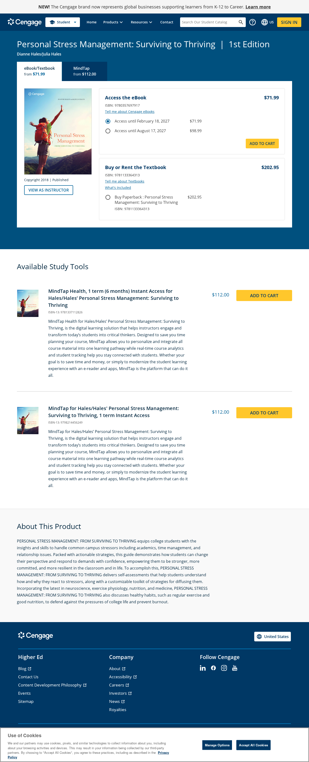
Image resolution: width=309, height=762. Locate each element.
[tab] (39, 71)
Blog (22, 668)
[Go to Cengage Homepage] (25, 22)
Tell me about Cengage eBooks (129, 112)
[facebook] (213, 668)
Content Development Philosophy (50, 685)
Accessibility (121, 677)
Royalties (117, 709)
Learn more (258, 7)
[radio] (108, 121)
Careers (117, 685)
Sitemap (26, 701)
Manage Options (217, 745)
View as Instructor (48, 190)
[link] (91, 22)
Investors (118, 693)
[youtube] (235, 668)
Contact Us (28, 677)
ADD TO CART (262, 143)
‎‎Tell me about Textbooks (124, 181)
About (115, 668)
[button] (113, 22)
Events (24, 693)
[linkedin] (203, 668)
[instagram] (224, 668)
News (115, 701)
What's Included (118, 188)
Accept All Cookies (253, 745)
